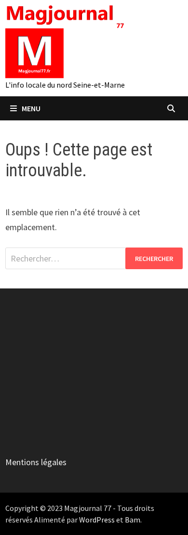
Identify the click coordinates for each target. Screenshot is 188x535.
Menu (31, 108)
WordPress (97, 519)
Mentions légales (36, 462)
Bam (132, 519)
